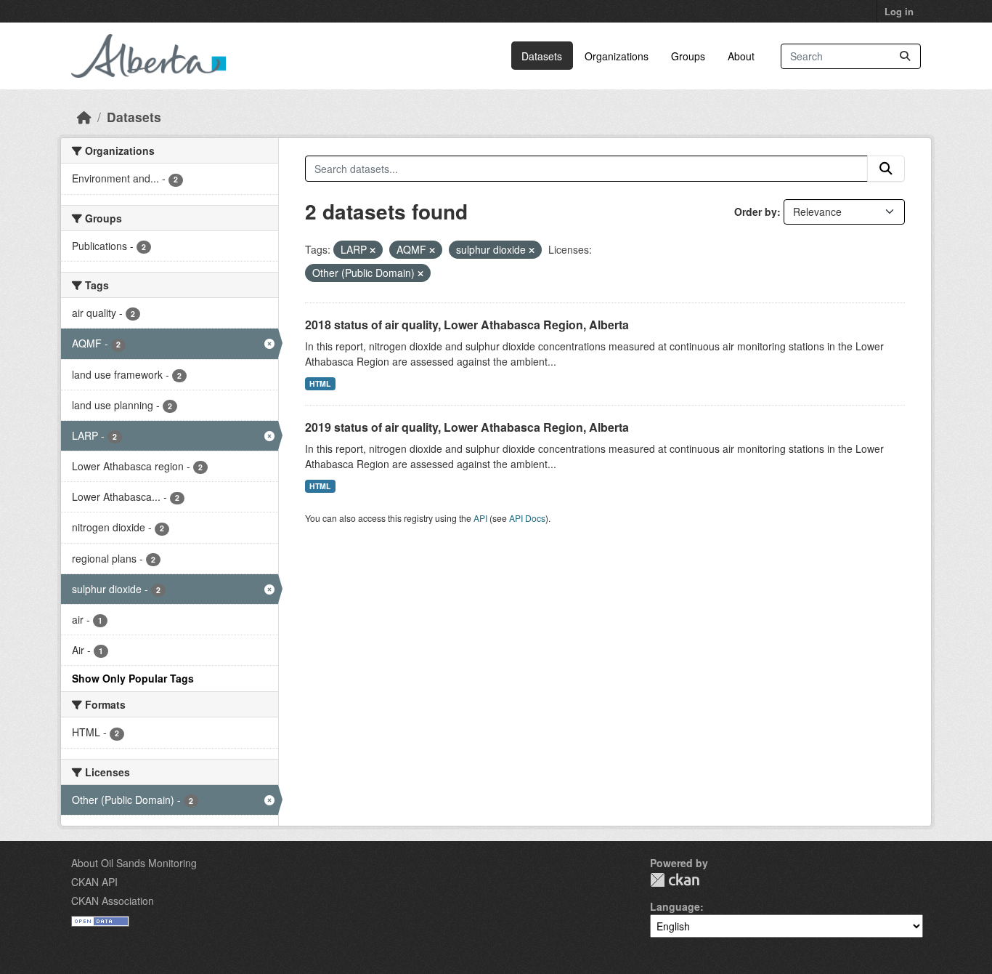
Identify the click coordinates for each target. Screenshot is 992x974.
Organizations (617, 56)
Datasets (541, 56)
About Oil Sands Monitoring (134, 863)
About (741, 56)
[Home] (84, 117)
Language (675, 906)
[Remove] (372, 250)
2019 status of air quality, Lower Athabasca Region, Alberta (467, 427)
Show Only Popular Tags (133, 678)
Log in (899, 11)
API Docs (527, 518)
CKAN (674, 880)
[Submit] (904, 56)
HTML (319, 383)
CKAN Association (112, 900)
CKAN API (94, 881)
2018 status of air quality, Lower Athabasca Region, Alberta (467, 324)
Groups (688, 56)
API (480, 518)
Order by (755, 211)
